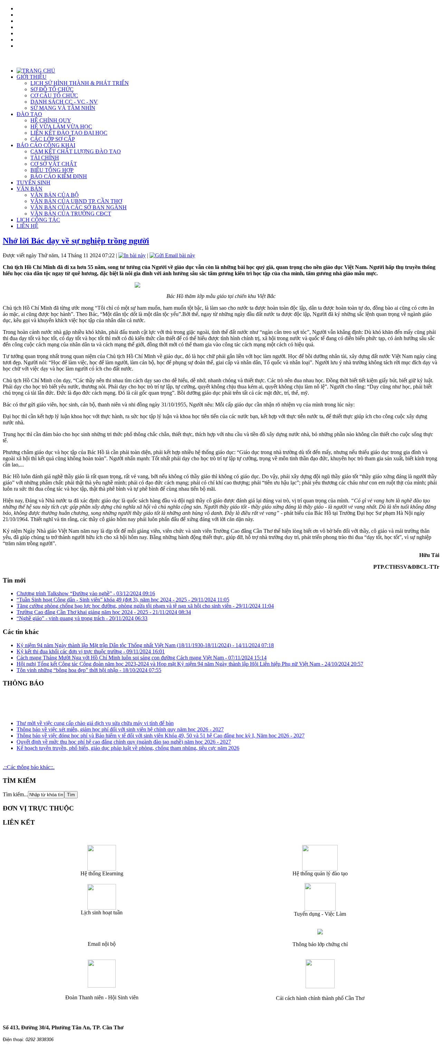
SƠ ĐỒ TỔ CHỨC (52, 89)
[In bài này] (132, 255)
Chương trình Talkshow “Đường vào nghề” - (86, 593)
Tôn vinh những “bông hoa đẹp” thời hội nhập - (89, 670)
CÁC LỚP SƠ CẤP (52, 139)
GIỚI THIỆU (32, 77)
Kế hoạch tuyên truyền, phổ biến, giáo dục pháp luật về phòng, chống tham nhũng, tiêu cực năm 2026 (128, 745)
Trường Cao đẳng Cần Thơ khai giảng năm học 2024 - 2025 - (104, 612)
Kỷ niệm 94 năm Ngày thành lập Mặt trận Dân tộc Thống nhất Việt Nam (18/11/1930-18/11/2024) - (145, 645)
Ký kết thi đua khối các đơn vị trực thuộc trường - (91, 651)
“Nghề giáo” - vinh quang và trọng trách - (82, 618)
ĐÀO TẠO (29, 114)
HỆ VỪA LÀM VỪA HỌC (61, 126)
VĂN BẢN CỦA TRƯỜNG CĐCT (70, 214)
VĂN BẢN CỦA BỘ (54, 195)
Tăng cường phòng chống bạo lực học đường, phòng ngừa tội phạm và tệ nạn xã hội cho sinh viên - (145, 606)
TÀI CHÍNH (44, 158)
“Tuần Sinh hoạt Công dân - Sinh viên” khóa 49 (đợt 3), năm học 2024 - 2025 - (123, 600)
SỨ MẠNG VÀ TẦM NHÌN (62, 108)
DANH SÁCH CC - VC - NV (64, 102)
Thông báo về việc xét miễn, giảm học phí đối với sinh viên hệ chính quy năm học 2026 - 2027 (120, 726)
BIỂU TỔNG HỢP (52, 170)
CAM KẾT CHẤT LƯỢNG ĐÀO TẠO (75, 151)
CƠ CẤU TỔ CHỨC (54, 95)
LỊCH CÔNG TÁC (38, 220)
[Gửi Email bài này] (172, 255)
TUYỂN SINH (33, 182)
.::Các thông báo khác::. (29, 767)
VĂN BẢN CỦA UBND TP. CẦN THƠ (76, 201)
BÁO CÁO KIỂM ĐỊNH (58, 176)
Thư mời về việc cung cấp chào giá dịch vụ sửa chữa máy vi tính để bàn (95, 720)
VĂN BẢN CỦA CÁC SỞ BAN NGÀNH (78, 207)
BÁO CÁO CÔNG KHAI (46, 145)
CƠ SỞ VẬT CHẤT (53, 164)
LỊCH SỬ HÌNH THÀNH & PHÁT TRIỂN (79, 83)
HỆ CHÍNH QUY (50, 120)
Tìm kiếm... (15, 794)
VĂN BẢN (29, 189)
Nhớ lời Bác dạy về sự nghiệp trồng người (76, 240)
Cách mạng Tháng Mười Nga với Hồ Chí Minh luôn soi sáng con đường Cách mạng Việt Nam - (142, 658)
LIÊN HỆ (27, 226)
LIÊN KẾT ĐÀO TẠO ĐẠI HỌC (68, 133)
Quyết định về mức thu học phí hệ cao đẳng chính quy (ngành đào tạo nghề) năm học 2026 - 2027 (124, 738)
